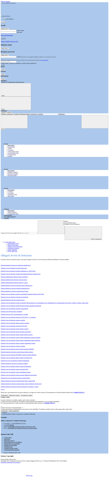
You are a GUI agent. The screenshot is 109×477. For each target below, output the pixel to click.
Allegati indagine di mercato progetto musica (13, 300)
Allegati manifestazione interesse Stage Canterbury (14, 277)
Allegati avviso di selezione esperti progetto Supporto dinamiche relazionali (21, 305)
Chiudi (2, 69)
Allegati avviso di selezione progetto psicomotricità (14, 297)
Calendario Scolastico (13, 248)
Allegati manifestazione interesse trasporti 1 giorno (14, 282)
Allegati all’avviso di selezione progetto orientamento (15, 360)
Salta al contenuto (5, 1)
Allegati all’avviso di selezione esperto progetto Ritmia (15, 378)
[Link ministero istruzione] (8, 3)
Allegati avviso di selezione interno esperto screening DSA (16, 358)
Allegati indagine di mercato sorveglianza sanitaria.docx (16, 265)
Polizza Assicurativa (12, 245)
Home (66, 221)
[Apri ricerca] (94, 121)
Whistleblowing (8, 447)
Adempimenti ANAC (13, 243)
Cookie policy (8, 437)
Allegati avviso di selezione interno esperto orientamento (16, 366)
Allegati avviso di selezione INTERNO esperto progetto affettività (18, 355)
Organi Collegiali (12, 249)
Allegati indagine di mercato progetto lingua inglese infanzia (17, 352)
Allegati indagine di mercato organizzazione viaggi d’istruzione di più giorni (21, 384)
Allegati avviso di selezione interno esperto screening (15, 323)
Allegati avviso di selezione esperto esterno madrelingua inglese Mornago (20, 340)
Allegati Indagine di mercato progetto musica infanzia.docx (16, 285)
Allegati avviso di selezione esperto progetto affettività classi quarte (19, 375)
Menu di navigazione (96, 239)
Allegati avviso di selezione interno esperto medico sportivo (17, 334)
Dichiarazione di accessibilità (12, 443)
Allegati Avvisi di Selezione (14, 246)
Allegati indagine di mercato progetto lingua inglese (14, 291)
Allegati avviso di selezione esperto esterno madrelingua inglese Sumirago (20, 337)
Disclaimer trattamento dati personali (10, 462)
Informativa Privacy (9, 440)
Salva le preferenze (14, 411)
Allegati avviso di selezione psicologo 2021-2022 (14, 326)
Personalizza (4, 395)
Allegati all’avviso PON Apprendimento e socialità (14, 314)
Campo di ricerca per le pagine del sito (11, 233)
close (2, 129)
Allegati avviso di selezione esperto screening (13, 320)
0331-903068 (10, 425)
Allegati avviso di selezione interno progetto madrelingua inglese (18, 343)
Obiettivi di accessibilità (10, 445)
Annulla (3, 112)
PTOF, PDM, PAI (12, 251)
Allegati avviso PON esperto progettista (11, 311)
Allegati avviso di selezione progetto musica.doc (14, 268)
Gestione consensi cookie (11, 448)
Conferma (9, 112)
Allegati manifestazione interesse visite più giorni (14, 279)
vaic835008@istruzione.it (21, 426)
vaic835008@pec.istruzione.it (22, 428)
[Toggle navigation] (14, 121)
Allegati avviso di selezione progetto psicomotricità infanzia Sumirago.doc (20, 274)
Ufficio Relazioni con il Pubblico (13, 442)
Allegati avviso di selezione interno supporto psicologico (16, 332)
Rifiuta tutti (14, 395)
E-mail (18, 57)
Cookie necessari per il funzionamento (11, 407)
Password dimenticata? (7, 35)
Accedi (3, 22)
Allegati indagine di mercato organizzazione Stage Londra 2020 (18, 381)
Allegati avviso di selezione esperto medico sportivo (15, 329)
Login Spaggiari (44, 60)
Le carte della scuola (70, 222)
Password (19, 32)
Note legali (7, 439)
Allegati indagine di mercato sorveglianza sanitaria (14, 363)
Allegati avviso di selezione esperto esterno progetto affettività (17, 349)
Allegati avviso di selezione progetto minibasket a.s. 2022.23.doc (18, 271)
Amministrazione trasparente (11, 450)
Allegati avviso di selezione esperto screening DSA (14, 369)
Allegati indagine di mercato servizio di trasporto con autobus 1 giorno (19, 386)
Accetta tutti (26, 395)
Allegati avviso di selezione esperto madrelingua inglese (16, 372)
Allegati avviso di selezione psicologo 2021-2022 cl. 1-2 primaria (18, 317)
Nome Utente (20, 30)
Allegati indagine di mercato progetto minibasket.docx (15, 288)
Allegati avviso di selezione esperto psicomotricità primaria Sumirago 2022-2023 (22, 294)
